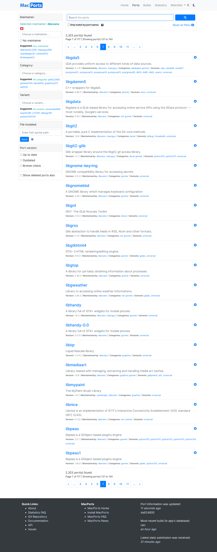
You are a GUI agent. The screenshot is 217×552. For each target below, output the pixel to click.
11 (127, 47)
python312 (167, 439)
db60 (145, 72)
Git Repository (37, 516)
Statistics (161, 5)
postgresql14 (100, 72)
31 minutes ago (150, 541)
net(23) (24, 87)
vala (162, 68)
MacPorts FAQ (97, 516)
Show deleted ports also (38, 175)
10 (120, 47)
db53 (138, 72)
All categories (40, 79)
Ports (135, 5)
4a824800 (147, 512)
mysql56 (170, 68)
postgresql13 (86, 72)
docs (143, 92)
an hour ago (148, 529)
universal (167, 72)
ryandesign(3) (27, 53)
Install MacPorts (98, 512)
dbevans (102, 68)
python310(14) (28, 116)
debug (150, 136)
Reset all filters (182, 25)
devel (132, 136)
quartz (158, 72)
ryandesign (102, 395)
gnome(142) (26, 83)
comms (128, 419)
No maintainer (31, 40)
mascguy (112, 68)
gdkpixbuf (152, 375)
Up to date (29, 154)
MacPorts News (98, 520)
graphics (126, 355)
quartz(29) (25, 113)
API (30, 525)
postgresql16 (128, 72)
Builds (147, 5)
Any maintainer (40, 46)
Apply (24, 139)
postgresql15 (114, 72)
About (32, 508)
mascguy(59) (45, 49)
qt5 (160, 375)
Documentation (38, 520)
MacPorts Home (98, 508)
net (122, 116)
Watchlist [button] (177, 5)
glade (142, 256)
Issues (32, 529)
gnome (145, 68)
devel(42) (39, 83)
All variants (38, 109)
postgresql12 (72, 72)
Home (125, 5)
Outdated (28, 160)
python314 (190, 439)
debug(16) (46, 113)
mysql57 (179, 68)
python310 (159, 156)
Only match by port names (84, 24)
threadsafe (160, 136)
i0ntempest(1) (27, 57)
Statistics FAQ (37, 512)
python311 (171, 156)
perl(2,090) (54, 79)
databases (136, 68)
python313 (179, 439)
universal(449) (53, 109)
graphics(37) (51, 83)
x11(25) (36, 113)
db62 (151, 72)
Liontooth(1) (42, 53)
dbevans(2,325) (28, 49)
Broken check (31, 165)
